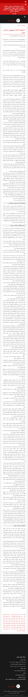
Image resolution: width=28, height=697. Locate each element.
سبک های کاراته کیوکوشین (16, 616)
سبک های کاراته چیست (15, 614)
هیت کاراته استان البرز (15, 621)
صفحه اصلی (23, 25)
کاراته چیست (18, 625)
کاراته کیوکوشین (9, 623)
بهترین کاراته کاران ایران (16, 629)
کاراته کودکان (15, 623)
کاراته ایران (13, 625)
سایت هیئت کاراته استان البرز (14, 620)
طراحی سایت (20, 695)
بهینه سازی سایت (14, 695)
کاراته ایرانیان (8, 625)
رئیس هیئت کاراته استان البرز (17, 618)
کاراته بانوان (20, 623)
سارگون (6, 695)
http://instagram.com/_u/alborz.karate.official (15, 679)
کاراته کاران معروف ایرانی (16, 627)
